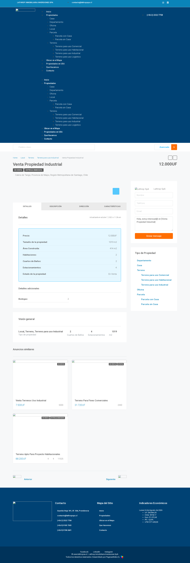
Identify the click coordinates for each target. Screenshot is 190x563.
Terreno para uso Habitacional (69, 50)
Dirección (84, 206)
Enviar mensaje (153, 236)
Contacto (50, 71)
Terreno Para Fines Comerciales (91, 400)
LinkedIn (96, 552)
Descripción (55, 206)
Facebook (84, 552)
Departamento (56, 22)
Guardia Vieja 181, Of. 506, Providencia (73, 511)
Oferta (120, 364)
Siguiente (110, 479)
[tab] (116, 191)
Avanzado (164, 147)
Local (52, 29)
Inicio (46, 80)
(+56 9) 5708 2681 (64, 530)
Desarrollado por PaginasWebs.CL (106, 557)
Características (112, 206)
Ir (174, 147)
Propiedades (52, 15)
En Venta (18, 170)
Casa (52, 18)
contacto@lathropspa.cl (67, 516)
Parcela (53, 32)
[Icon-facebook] (159, 3)
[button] (91, 76)
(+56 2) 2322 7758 (64, 520)
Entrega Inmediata (34, 170)
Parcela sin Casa (63, 39)
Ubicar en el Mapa (52, 128)
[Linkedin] (168, 3)
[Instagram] (163, 3)
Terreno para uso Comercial (68, 46)
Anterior (28, 479)
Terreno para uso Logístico (68, 57)
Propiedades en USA (53, 132)
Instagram (108, 552)
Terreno (53, 43)
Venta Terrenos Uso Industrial (31, 400)
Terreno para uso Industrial (67, 53)
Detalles (27, 206)
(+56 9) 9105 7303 (64, 525)
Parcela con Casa (63, 36)
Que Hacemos (50, 135)
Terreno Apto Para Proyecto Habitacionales (38, 454)
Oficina (53, 25)
